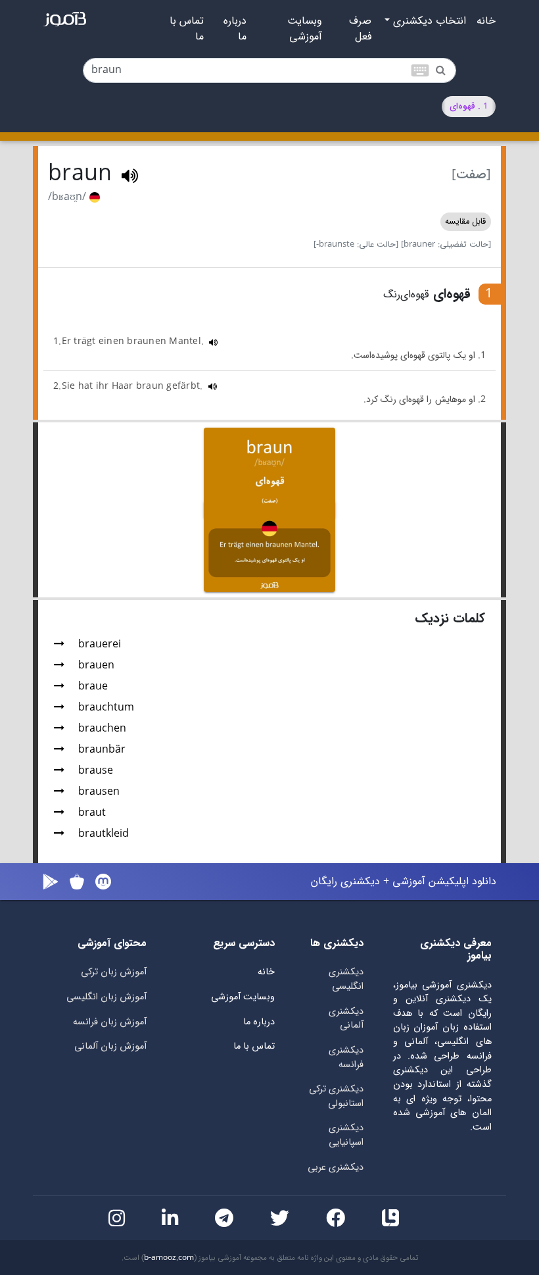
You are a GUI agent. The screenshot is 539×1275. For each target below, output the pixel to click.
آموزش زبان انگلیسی (106, 997)
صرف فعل (360, 29)
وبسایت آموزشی (304, 29)
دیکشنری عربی (335, 1167)
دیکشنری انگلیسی (346, 979)
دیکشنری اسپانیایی (346, 1135)
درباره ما (234, 29)
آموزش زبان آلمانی (110, 1046)
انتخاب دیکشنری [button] (428, 21)
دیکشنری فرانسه (346, 1057)
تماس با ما (187, 29)
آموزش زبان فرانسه (110, 1022)
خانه (486, 21)
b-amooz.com (169, 1258)
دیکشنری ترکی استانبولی (336, 1096)
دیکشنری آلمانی (346, 1019)
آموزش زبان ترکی (114, 972)
